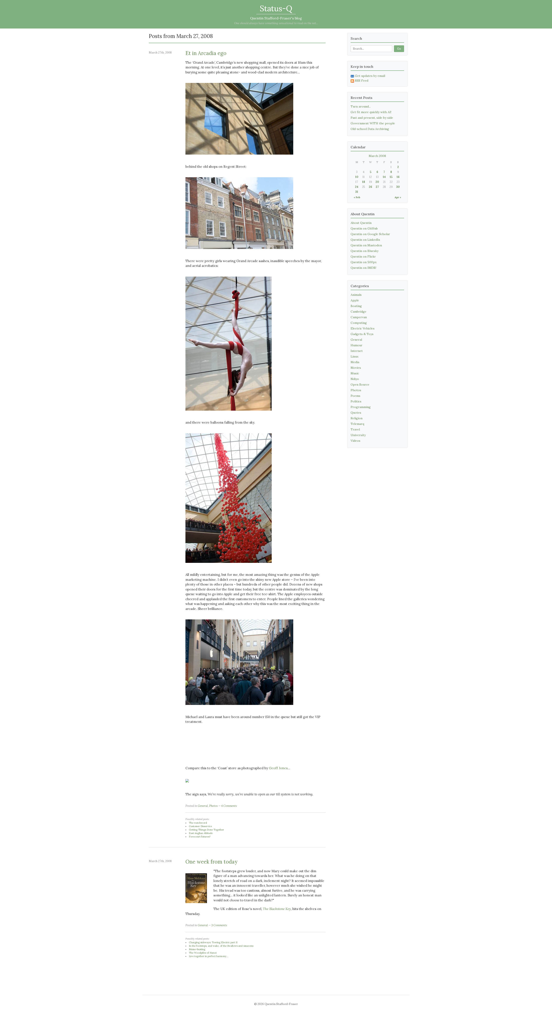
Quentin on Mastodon (366, 245)
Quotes (356, 413)
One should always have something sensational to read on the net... (276, 23)
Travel (355, 429)
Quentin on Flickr (363, 256)
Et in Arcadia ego (205, 53)
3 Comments (219, 925)
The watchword (198, 822)
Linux (354, 356)
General (203, 806)
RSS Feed (361, 80)
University (358, 435)
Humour (356, 345)
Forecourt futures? (199, 836)
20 (377, 182)
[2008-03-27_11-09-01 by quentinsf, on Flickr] (228, 414)
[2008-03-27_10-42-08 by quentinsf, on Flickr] (239, 158)
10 (356, 177)
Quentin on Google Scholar (370, 234)
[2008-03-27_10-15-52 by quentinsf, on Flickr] (239, 708)
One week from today (211, 861)
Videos (355, 441)
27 (377, 187)
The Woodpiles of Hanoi (202, 952)
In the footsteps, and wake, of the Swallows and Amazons (221, 945)
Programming (361, 407)
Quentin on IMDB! (363, 268)
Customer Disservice (200, 826)
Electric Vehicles (363, 328)
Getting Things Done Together (206, 829)
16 (398, 177)
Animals (356, 295)
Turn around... (361, 106)
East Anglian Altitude (201, 833)
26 (370, 187)
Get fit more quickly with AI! (371, 112)
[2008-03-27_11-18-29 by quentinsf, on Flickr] (239, 252)
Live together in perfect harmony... (208, 956)
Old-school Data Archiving (370, 129)
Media (355, 362)
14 (384, 177)
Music (355, 373)
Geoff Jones (278, 768)
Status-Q (276, 8)
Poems (355, 396)
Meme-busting (197, 949)
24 (356, 187)
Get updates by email (370, 76)
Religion (356, 418)
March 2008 (377, 156)
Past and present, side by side (372, 118)
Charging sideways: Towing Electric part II (213, 942)
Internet (357, 351)
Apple (355, 300)
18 (363, 182)
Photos (213, 806)
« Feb (357, 197)
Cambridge (358, 311)
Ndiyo (355, 379)
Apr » (398, 197)
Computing (359, 323)
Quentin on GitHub (364, 228)
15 (391, 177)
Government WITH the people (373, 123)
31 (356, 192)
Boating (356, 306)
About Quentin (361, 223)
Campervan (359, 317)
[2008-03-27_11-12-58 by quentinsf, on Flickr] (228, 566)
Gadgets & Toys (362, 334)
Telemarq (357, 424)
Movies (356, 368)
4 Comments (229, 806)
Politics (356, 401)
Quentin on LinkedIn (365, 240)
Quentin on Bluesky (364, 251)
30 (398, 187)
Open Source (360, 384)
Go (399, 48)
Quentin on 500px (363, 262)
